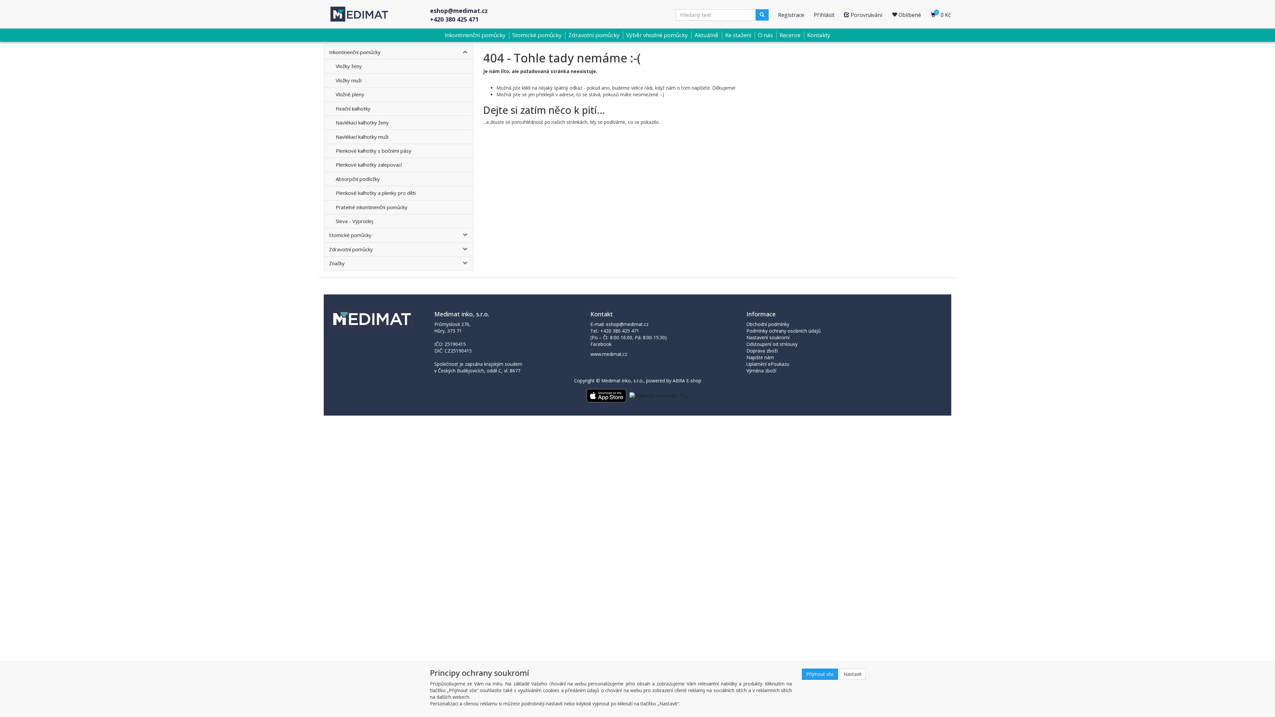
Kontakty (818, 35)
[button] (460, 52)
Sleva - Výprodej (354, 221)
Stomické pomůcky (537, 35)
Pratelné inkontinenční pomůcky (371, 207)
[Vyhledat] (762, 15)
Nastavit (853, 674)
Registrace (791, 15)
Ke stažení (738, 35)
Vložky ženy (349, 66)
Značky (337, 263)
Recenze (790, 35)
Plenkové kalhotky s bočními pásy (373, 150)
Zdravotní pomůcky (594, 35)
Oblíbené (909, 15)
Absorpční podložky (358, 179)
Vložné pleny (350, 94)
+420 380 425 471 (454, 19)
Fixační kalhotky (353, 108)
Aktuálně (707, 35)
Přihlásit (824, 15)
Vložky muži (349, 80)
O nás (765, 35)
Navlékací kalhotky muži (362, 136)
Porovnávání (865, 15)
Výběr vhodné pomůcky (657, 35)
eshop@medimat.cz (459, 11)
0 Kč (943, 14)
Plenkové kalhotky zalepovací (369, 164)
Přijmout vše (820, 674)
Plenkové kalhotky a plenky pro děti (376, 193)
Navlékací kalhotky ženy (362, 122)
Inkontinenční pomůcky (475, 35)
